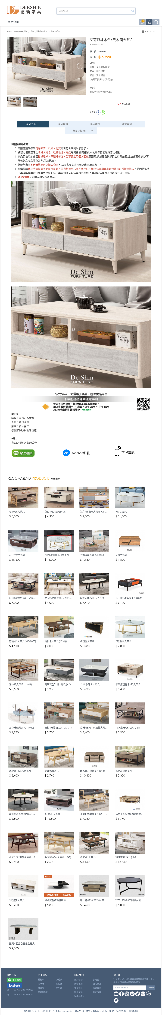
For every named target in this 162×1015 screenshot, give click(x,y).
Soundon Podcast (148, 993)
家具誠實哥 (79, 996)
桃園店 (41, 988)
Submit (151, 987)
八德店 (59, 979)
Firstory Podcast (116, 1000)
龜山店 (59, 983)
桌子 (21, 31)
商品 (16, 31)
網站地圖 (133, 1010)
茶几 (26, 31)
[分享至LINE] (103, 112)
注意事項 (127, 124)
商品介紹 (31, 124)
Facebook (121, 993)
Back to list (150, 31)
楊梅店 (41, 979)
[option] (46, 66)
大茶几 (32, 31)
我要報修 (78, 988)
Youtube (116, 993)
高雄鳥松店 (43, 992)
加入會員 (97, 983)
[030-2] (14, 101)
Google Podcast (143, 993)
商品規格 (63, 124)
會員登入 (97, 979)
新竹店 (59, 988)
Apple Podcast (137, 993)
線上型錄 (78, 992)
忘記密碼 (97, 988)
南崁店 (41, 983)
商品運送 (95, 124)
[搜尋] (132, 11)
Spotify (132, 993)
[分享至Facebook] (98, 112)
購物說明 (78, 983)
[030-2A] (30, 101)
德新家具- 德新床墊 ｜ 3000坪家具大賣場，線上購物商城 (24, 10)
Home (9, 31)
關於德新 (78, 979)
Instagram (127, 993)
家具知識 (97, 992)
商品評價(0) (79, 131)
